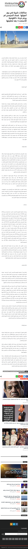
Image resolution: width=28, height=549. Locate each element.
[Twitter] (14, 524)
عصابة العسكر (25, 372)
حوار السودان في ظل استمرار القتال (13, 484)
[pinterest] (19, 27)
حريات (4, 538)
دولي (13, 538)
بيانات (7, 538)
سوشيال (16, 538)
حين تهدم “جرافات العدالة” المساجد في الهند (11, 490)
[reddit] (22, 27)
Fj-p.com (3, 547)
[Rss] (11, 524)
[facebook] (27, 27)
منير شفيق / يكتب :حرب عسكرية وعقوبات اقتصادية (10, 502)
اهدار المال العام (5, 371)
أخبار (22, 538)
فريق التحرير (24, 476)
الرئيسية (25, 538)
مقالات (10, 538)
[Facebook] (16, 524)
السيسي (19, 371)
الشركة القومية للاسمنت (13, 371)
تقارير (19, 23)
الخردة (23, 371)
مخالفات (20, 372)
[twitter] (24, 27)
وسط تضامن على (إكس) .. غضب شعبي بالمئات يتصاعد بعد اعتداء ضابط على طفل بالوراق (15, 473)
